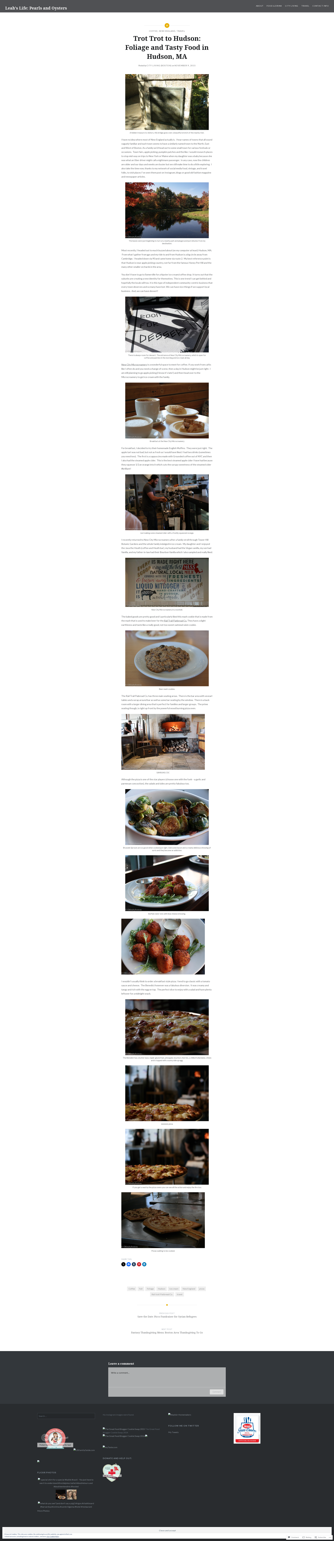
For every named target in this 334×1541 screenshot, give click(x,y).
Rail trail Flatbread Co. (162, 1294)
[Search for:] (66, 1416)
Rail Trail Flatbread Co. (175, 620)
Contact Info (320, 6)
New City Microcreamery (134, 364)
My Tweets (173, 1432)
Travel (305, 6)
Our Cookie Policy (53, 1536)
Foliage (150, 1288)
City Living (291, 6)
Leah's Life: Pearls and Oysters (36, 8)
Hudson (161, 1288)
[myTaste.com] (110, 1447)
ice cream (173, 1288)
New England (167, 31)
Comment (217, 1392)
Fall (141, 1288)
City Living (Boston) (159, 65)
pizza (201, 1288)
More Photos (43, 1510)
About (260, 6)
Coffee (153, 31)
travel (179, 1294)
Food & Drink (274, 6)
